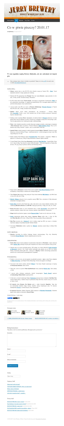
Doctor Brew (13, 204)
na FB (44, 81)
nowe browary (39, 300)
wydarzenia (9, 302)
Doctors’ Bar (17, 244)
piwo (49, 300)
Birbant (33, 264)
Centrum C (26, 221)
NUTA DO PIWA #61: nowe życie (14, 406)
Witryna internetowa (11, 359)
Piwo (16, 20)
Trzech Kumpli (48, 273)
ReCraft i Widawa (14, 199)
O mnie (32, 20)
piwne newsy (45, 300)
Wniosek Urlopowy (46, 107)
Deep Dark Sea (42, 141)
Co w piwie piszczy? (20, 300)
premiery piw (53, 300)
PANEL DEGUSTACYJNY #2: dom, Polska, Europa (19, 318)
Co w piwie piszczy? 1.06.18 (30, 311)
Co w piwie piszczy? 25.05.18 (42, 312)
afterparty (19, 287)
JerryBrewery (10, 31)
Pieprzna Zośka (35, 213)
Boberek (35, 226)
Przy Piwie (27, 20)
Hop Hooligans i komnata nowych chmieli (16, 404)
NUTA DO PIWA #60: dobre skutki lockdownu (17, 410)
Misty (53, 100)
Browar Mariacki (20, 236)
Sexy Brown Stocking (44, 189)
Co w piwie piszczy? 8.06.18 (16, 311)
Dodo (51, 91)
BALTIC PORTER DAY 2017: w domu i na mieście (47, 318)
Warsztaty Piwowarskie (45, 290)
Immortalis (15, 113)
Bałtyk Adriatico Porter (44, 125)
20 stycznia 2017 (17, 31)
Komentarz (9, 333)
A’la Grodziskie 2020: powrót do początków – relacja (19, 408)
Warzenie (21, 20)
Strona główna (10, 20)
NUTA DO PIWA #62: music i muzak (15, 401)
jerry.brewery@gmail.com (20, 82)
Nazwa (9, 349)
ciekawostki (33, 300)
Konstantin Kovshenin (41, 419)
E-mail (9, 354)
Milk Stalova (46, 194)
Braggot (45, 118)
